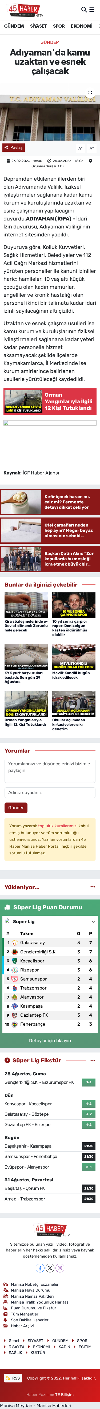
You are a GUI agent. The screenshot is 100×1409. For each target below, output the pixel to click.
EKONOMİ (81, 26)
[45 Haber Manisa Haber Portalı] (23, 10)
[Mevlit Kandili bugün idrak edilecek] (73, 656)
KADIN (64, 1346)
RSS (15, 1378)
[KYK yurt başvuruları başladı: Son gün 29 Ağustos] (26, 656)
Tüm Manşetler (24, 1314)
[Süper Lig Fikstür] (92, 1060)
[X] (50, 1268)
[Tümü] (92, 887)
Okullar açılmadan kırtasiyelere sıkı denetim (68, 724)
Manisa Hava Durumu (30, 1290)
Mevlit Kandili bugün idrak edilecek (71, 675)
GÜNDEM (14, 26)
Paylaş (16, 147)
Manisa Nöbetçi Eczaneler (35, 1284)
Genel (14, 1340)
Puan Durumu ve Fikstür (33, 1308)
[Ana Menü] (91, 9)
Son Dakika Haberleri (30, 1320)
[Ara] (84, 9)
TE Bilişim (64, 1394)
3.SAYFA (17, 1346)
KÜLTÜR (38, 1352)
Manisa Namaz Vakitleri (32, 1296)
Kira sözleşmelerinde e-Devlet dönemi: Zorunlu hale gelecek (26, 626)
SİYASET (38, 26)
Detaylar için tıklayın (50, 1040)
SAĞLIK (15, 1352)
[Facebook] (40, 1268)
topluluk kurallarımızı (58, 826)
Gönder (16, 807)
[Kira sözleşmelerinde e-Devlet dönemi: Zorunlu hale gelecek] (26, 605)
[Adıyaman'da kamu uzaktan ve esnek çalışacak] (50, 112)
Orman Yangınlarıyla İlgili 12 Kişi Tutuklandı (25, 722)
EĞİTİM (85, 1346)
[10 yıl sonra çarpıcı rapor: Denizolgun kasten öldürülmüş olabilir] (73, 605)
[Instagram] (59, 1268)
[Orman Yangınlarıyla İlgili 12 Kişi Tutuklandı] (26, 703)
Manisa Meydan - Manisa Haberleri (35, 1405)
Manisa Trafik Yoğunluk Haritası (40, 1302)
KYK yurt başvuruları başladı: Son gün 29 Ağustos (24, 677)
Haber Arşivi (22, 1325)
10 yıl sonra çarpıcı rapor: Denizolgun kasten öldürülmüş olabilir (69, 628)
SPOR (59, 26)
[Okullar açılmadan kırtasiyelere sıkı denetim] (73, 703)
